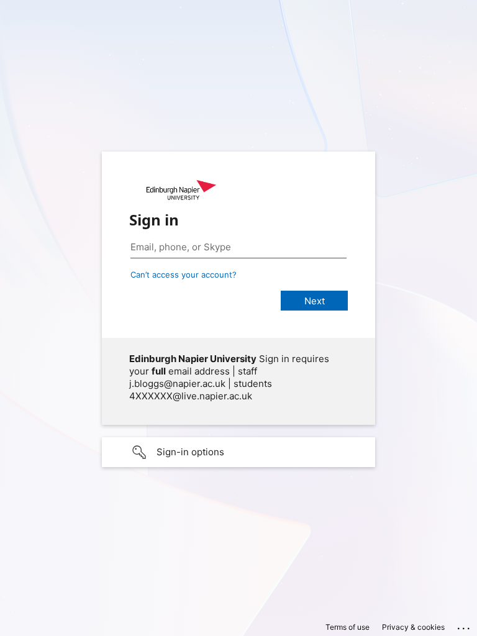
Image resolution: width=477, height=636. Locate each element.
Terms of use (347, 627)
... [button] (464, 625)
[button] (238, 452)
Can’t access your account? (183, 274)
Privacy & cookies (413, 627)
